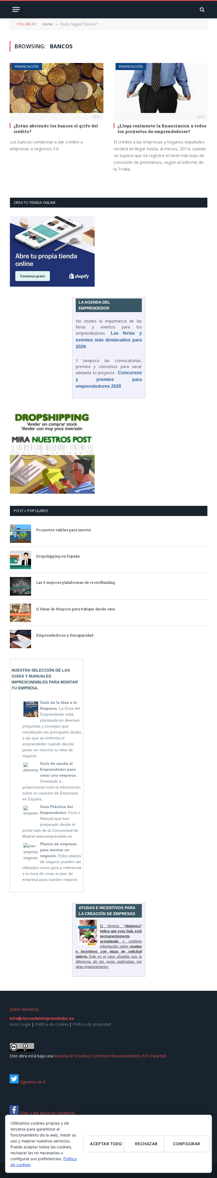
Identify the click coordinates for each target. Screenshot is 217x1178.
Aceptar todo (106, 1143)
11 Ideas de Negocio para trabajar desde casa (75, 608)
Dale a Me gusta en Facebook (47, 1113)
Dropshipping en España (58, 556)
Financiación (27, 66)
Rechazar (146, 1143)
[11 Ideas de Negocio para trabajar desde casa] (20, 613)
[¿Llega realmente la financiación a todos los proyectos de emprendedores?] (160, 88)
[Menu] (16, 9)
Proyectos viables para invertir (63, 529)
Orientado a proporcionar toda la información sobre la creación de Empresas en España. (51, 781)
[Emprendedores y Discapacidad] (20, 639)
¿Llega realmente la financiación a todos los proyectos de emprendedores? (162, 128)
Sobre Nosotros (24, 1009)
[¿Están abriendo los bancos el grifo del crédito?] (56, 88)
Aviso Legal (20, 1024)
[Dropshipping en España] (20, 560)
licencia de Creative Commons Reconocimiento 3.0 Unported (110, 1056)
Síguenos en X (32, 1082)
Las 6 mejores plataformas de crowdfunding (75, 582)
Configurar (186, 1143)
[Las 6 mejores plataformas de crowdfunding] (20, 586)
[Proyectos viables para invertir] (20, 533)
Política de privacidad (92, 1024)
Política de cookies (52, 1024)
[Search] (202, 9)
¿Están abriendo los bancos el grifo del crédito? (56, 128)
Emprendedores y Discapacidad (64, 635)
